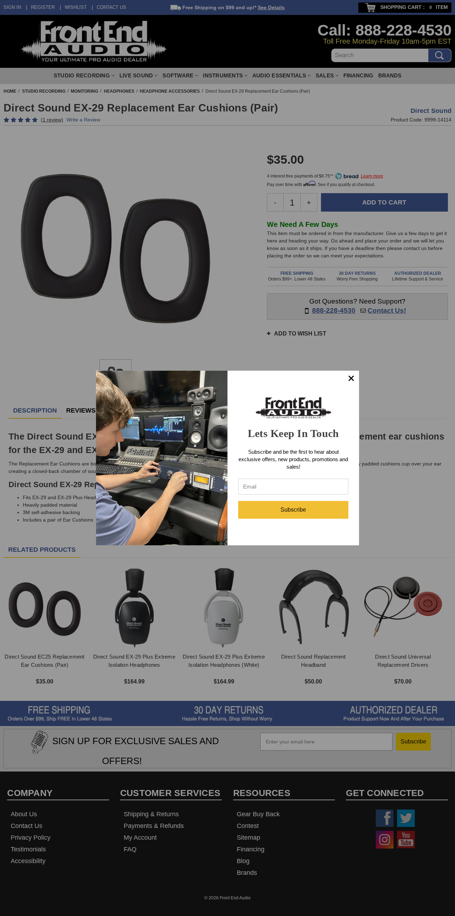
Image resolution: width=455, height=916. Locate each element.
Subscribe (293, 510)
